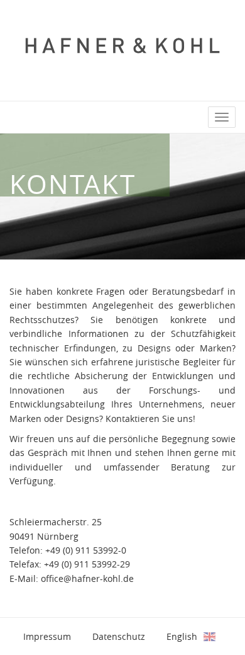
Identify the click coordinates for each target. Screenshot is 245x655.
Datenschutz (118, 636)
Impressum (47, 636)
